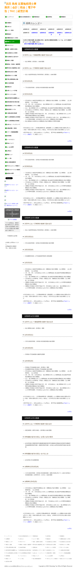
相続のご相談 (10, 60)
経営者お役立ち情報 (12, 71)
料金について (10, 143)
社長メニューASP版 (12, 90)
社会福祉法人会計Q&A (12, 56)
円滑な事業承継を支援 (12, 79)
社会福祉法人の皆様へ (12, 53)
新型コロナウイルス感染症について (13, 169)
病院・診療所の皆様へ (12, 49)
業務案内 (63, 17)
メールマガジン (11, 139)
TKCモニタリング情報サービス (13, 166)
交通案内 (9, 22)
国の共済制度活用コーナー (26, 17)
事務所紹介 (37, 17)
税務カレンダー (11, 41)
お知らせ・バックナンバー (13, 124)
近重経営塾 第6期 (12, 128)
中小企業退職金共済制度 (13, 120)
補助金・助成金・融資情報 (13, 64)
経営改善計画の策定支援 (13, 102)
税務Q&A (9, 86)
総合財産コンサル (11, 109)
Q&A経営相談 (10, 83)
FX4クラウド (10, 45)
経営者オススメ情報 (12, 75)
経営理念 (50, 17)
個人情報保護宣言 (11, 162)
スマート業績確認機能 (12, 132)
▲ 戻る (70, 141)
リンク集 (9, 158)
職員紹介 (9, 34)
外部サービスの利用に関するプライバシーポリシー (19, 566)
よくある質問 (10, 147)
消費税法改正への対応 (12, 38)
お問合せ (9, 150)
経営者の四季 (10, 173)
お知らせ (9, 26)
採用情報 (9, 135)
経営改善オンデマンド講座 (13, 105)
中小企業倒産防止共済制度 (13, 117)
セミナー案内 (10, 30)
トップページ (10, 17)
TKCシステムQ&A (11, 94)
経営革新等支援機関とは (13, 98)
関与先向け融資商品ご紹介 (13, 68)
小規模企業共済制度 (12, 113)
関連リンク (9, 154)
